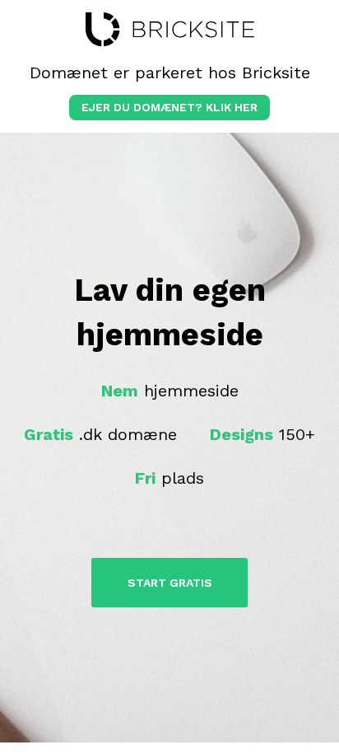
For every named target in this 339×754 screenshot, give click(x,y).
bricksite (170, 29)
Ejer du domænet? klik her (169, 107)
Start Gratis (170, 582)
